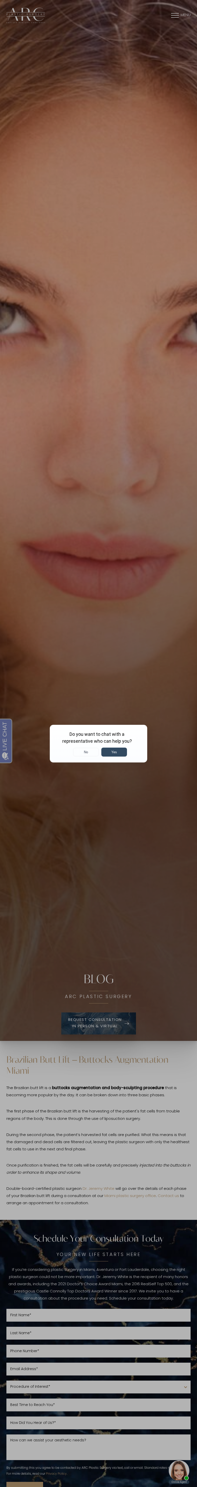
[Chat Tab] (98, 743)
